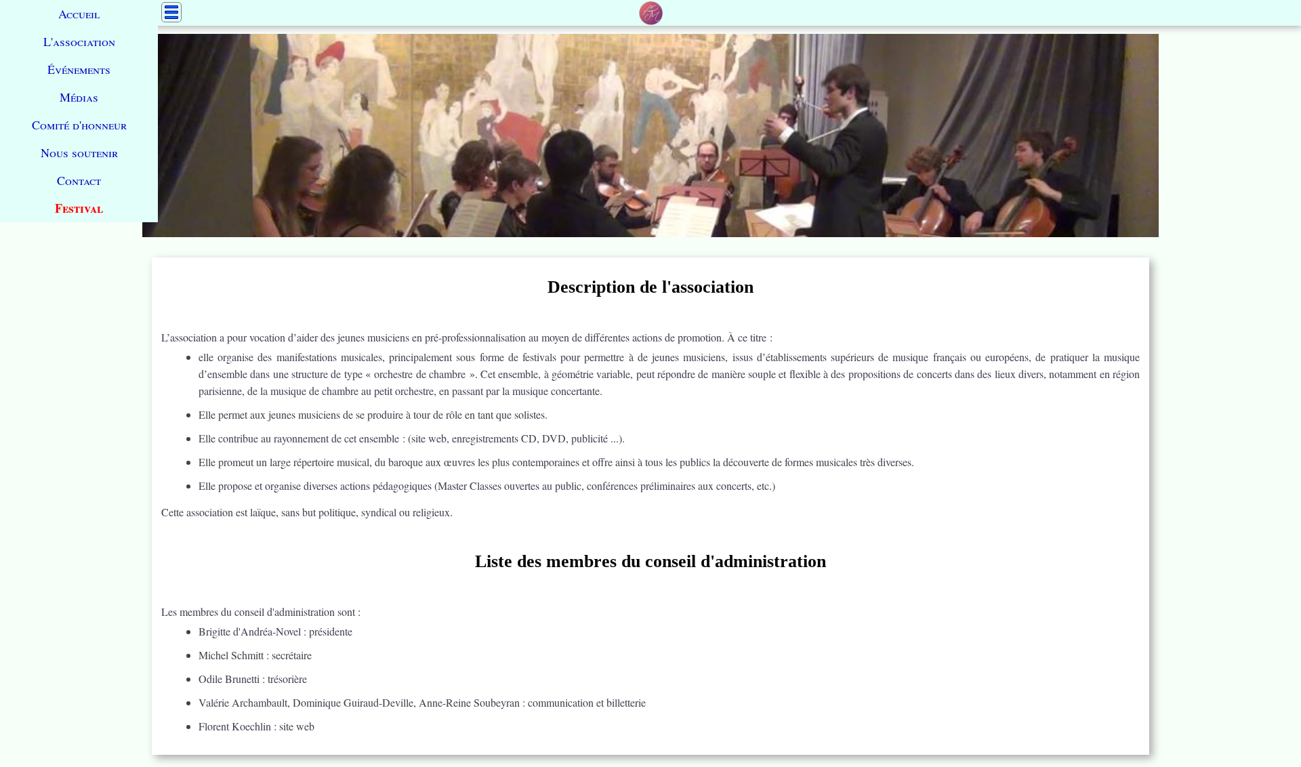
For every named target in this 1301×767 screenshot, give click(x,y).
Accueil (79, 13)
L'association (79, 41)
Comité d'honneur (79, 125)
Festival (79, 208)
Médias (79, 97)
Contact (79, 180)
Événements (78, 69)
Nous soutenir (79, 152)
